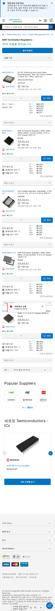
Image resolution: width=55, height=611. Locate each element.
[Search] (51, 27)
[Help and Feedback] (49, 605)
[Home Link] (20, 20)
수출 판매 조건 (8, 577)
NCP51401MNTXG (8, 192)
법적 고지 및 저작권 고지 (28, 574)
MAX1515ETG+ (8, 72)
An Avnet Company (10, 591)
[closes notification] (52, 3)
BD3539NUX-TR (8, 253)
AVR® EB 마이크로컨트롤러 (18, 466)
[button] (3, 20)
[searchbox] (25, 27)
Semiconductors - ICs (16, 34)
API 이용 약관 (21, 577)
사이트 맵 (32, 577)
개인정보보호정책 (9, 574)
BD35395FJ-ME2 (7, 132)
